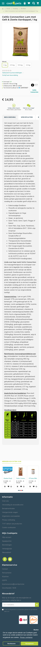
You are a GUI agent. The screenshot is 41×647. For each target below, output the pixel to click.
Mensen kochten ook (11, 461)
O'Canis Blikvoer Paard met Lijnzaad (33, 478)
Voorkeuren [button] (11, 643)
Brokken (23, 8)
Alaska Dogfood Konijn (8, 478)
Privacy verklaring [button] (26, 637)
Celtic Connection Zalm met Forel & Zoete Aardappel (21, 478)
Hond (8, 8)
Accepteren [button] (29, 643)
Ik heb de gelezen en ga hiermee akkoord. (20, 610)
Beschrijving (10, 117)
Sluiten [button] (36, 630)
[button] (18, 490)
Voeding (15, 8)
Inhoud (4, 61)
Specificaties (27, 117)
